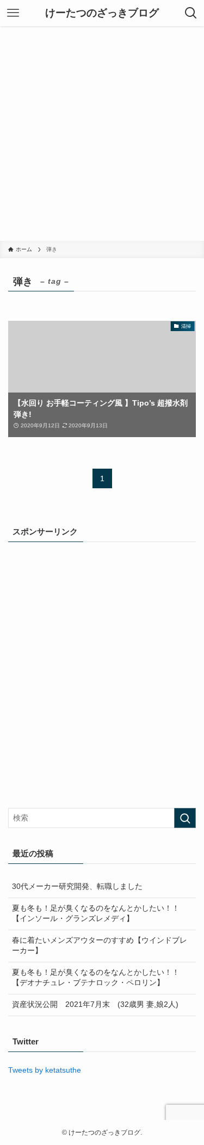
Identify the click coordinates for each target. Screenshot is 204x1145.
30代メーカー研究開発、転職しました (77, 886)
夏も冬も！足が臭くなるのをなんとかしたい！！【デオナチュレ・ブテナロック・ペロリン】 (96, 977)
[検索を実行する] (185, 818)
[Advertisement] (102, 133)
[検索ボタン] (191, 13)
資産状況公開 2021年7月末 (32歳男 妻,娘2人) (95, 1004)
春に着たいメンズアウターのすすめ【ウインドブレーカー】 (99, 945)
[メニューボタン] (13, 13)
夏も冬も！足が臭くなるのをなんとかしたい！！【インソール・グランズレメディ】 (96, 913)
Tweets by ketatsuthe (44, 1070)
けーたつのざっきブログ (102, 13)
